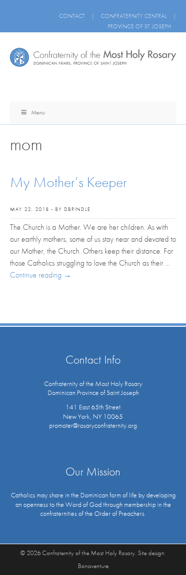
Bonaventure (93, 566)
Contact (72, 16)
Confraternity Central (134, 16)
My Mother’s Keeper (68, 182)
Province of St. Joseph (139, 26)
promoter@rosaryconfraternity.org (93, 425)
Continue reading (40, 275)
